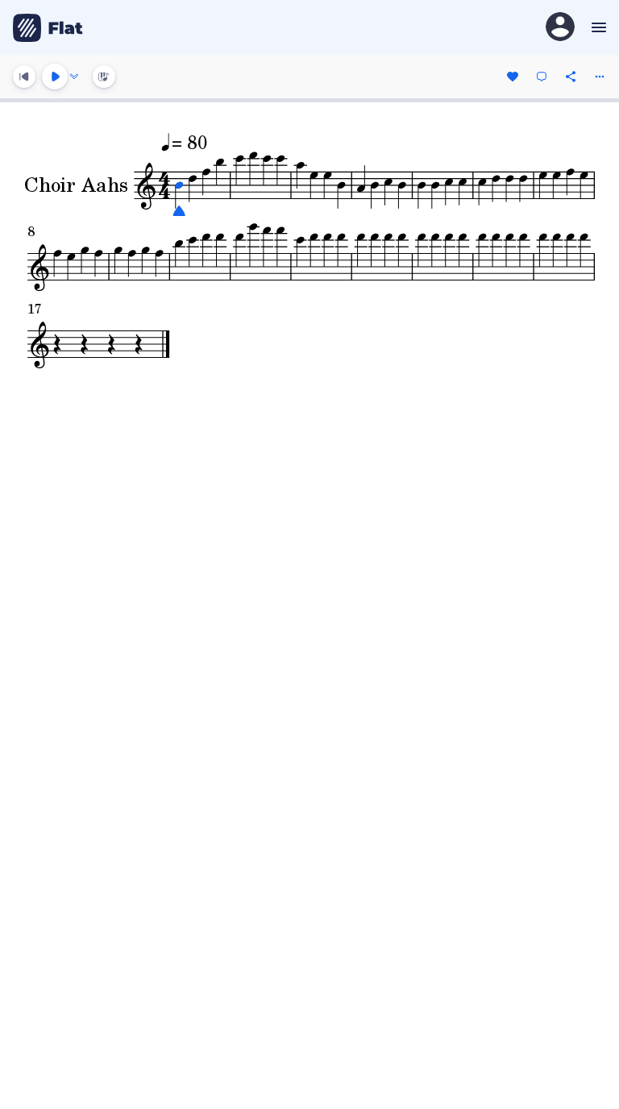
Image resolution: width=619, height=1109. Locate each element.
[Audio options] (74, 76)
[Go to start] (24, 76)
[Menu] (597, 27)
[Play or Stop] (55, 76)
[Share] (570, 76)
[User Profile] (560, 28)
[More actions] (599, 76)
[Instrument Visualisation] (104, 76)
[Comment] (541, 76)
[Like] (512, 76)
